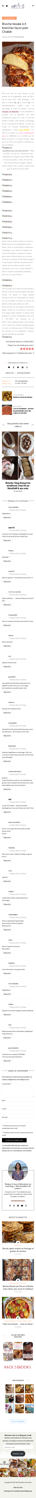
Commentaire (7, 1084)
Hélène (10, 1004)
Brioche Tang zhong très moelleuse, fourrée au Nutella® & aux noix (18, 486)
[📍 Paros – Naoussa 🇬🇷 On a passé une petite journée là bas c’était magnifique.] (29, 1408)
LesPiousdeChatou (14, 771)
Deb (9, 1025)
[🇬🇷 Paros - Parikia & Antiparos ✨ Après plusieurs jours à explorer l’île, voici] (9, 1408)
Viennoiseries (9, 18)
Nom (4, 1100)
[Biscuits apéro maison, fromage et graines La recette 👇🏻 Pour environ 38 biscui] (19, 1408)
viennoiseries (23, 373)
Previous (2, 456)
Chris (10, 871)
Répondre (7, 517)
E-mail (4, 1109)
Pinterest (18, 1205)
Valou (10, 940)
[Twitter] (18, 367)
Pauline (10, 551)
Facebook (10, 1205)
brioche (10, 373)
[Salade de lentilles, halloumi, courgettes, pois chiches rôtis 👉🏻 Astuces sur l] (29, 1388)
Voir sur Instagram (18, 1421)
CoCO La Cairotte (14, 592)
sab (9, 656)
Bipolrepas (12, 746)
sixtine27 (11, 571)
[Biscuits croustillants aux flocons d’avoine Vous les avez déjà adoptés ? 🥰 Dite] (19, 1398)
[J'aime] (9, 367)
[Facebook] (13, 367)
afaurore (11, 702)
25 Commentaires (18, 37)
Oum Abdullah (13, 507)
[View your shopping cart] (6, 6)
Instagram (14, 1205)
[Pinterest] (22, 367)
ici (15, 102)
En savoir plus (18, 1201)
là (18, 102)
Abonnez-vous (18, 1454)
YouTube (22, 1205)
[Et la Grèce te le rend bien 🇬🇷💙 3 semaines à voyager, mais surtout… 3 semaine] (19, 1388)
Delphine (11, 963)
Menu (33, 6)
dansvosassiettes (14, 822)
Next (34, 456)
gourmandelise (13, 1048)
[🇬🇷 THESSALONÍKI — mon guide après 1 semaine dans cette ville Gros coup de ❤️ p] (9, 1398)
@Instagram (4, 1464)
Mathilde (11, 848)
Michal (10, 635)
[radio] (21, 349)
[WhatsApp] (27, 367)
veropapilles (12, 723)
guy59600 (11, 677)
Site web (5, 1117)
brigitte (11, 891)
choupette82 (12, 615)
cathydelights (13, 914)
